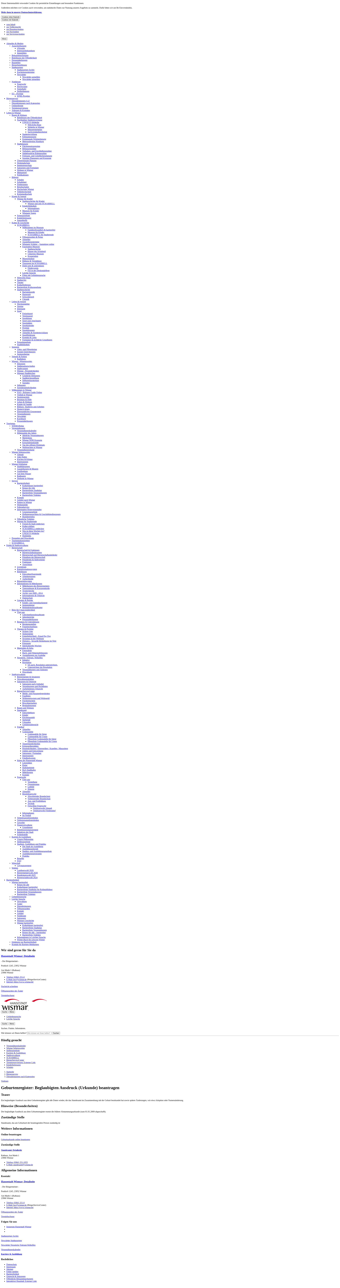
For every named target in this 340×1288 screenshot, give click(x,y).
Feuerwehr (21, 84)
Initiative (26, 660)
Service (15, 481)
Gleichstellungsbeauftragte (33, 615)
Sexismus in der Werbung (33, 638)
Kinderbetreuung (24, 218)
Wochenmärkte (23, 304)
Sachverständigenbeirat (37, 132)
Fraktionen (26, 562)
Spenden (26, 383)
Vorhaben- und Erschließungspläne (37, 151)
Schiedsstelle (22, 834)
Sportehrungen (28, 330)
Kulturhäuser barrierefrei (32, 485)
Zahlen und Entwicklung (32, 751)
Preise (24, 765)
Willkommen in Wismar (21, 390)
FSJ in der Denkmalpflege (39, 270)
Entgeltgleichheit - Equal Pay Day (36, 636)
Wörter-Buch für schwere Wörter (31, 940)
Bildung (15, 177)
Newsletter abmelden (31, 79)
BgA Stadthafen (29, 770)
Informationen (33, 208)
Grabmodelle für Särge (37, 734)
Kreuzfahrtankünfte (30, 442)
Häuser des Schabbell (37, 251)
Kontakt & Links (29, 337)
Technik (31, 803)
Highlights (26, 536)
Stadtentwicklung (29, 134)
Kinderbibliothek (29, 206)
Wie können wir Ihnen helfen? (13, 1033)
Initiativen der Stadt (25, 832)
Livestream (21, 567)
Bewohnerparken (29, 703)
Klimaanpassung (29, 137)
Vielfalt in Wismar (24, 395)
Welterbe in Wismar (36, 127)
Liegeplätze (27, 763)
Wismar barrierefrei (20, 882)
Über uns (21, 612)
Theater (20, 282)
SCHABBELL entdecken (33, 528)
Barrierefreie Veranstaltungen (34, 493)
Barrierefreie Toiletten (31, 495)
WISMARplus (18, 426)
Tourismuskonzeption (21, 540)
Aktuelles (26, 239)
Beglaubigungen (29, 705)
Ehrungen (21, 364)
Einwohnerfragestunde (31, 574)
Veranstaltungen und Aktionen (35, 669)
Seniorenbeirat (28, 605)
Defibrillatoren (23, 91)
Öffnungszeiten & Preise (32, 237)
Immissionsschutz (24, 165)
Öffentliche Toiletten (25, 519)
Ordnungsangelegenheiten (28, 820)
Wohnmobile (22, 505)
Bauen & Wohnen (19, 115)
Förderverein (33, 268)
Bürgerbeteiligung (19, 65)
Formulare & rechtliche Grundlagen (37, 340)
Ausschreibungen (19, 46)
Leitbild (31, 787)
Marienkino (27, 438)
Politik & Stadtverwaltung (17, 545)
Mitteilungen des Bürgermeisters (35, 586)
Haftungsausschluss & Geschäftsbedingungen (41, 514)
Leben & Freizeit (19, 301)
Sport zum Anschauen (31, 321)
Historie (31, 789)
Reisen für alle (23, 885)
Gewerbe (21, 822)
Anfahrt (20, 913)
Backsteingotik (28, 292)
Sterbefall (26, 720)
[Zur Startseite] (28, 1009)
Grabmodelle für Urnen (37, 736)
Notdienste (16, 82)
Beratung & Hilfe (24, 399)
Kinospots (26, 643)
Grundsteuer (27, 827)
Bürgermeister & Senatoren (28, 677)
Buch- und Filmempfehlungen (35, 653)
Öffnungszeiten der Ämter (12, 991)
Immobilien (22, 53)
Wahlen (15, 868)
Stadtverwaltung (18, 674)
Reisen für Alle (28, 488)
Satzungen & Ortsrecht (26, 681)
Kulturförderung (24, 285)
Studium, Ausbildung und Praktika (31, 844)
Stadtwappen (22, 368)
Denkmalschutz (23, 163)
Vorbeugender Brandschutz (39, 799)
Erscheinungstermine (26, 72)
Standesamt (22, 710)
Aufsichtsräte (27, 579)
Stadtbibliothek (23, 344)
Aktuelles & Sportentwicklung (35, 333)
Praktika (25, 856)
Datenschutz (27, 598)
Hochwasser (22, 86)
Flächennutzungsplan (31, 146)
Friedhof (20, 727)
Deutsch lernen (23, 409)
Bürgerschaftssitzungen (32, 552)
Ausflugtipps (22, 471)
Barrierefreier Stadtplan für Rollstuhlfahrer (34, 889)
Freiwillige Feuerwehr (37, 806)
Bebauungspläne (29, 149)
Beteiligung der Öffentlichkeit (24, 58)
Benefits (20, 858)
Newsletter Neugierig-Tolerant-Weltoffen (18, 1245)
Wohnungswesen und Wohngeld (36, 698)
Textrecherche (28, 591)
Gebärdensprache (19, 897)
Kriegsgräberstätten (30, 746)
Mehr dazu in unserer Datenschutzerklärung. (21, 12)
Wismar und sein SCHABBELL (41, 203)
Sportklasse (27, 318)
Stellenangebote (23, 842)
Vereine (20, 306)
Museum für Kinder (30, 211)
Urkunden (26, 722)
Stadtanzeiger (17, 67)
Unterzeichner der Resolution (40, 667)
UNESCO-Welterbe (30, 122)
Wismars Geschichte (25, 920)
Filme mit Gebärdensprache (33, 275)
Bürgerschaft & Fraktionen (28, 550)
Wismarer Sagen (29, 213)
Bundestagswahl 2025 (26, 875)
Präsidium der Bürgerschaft (33, 557)
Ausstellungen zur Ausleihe (33, 655)
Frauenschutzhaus (29, 626)
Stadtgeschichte (34, 249)
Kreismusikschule (24, 194)
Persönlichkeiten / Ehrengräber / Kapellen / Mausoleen (45, 748)
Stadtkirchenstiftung (30, 378)
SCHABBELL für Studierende (41, 235)
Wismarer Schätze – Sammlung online (38, 244)
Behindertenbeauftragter (32, 607)
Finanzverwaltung (24, 825)
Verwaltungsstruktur (25, 679)
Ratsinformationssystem (27, 569)
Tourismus (10, 423)
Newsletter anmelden (31, 77)
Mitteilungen (27, 772)
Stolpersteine (27, 634)
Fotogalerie (27, 650)
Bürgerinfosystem (24, 581)
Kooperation (33, 256)
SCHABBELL (23, 225)
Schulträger (22, 182)
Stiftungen (21, 385)
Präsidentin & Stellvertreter (33, 560)
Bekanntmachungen (20, 55)
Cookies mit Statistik (10, 20)
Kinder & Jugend (19, 196)
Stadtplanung (22, 144)
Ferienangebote (23, 215)
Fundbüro (26, 696)
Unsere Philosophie (25, 839)
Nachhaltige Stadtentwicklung (29, 120)
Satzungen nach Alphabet (33, 684)
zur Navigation (12, 32)
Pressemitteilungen (19, 60)
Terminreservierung (20, 108)
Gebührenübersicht (30, 724)
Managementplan (35, 129)
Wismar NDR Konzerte (32, 440)
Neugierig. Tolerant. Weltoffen (30, 658)
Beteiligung (22, 572)
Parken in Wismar (24, 502)
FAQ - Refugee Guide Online (29, 392)
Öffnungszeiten (23, 908)
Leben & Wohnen (24, 402)
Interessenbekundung (26, 51)
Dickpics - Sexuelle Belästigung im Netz (39, 641)
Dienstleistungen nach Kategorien (26, 103)
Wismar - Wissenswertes (22, 361)
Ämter (19, 904)
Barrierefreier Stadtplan (32, 490)
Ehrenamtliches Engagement (29, 411)
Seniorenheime (23, 354)
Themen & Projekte (25, 629)
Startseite (10, 1072)
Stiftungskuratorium (30, 380)
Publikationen (23, 175)
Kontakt (20, 497)
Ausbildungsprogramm (32, 854)
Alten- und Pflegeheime (27, 349)
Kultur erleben (28, 526)
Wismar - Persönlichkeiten (28, 371)
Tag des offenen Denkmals (33, 445)
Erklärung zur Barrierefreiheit (24, 942)
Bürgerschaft (17, 548)
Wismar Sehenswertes (21, 452)
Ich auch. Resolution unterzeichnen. (43, 665)
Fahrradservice (23, 507)
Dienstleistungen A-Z (21, 101)
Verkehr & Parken (19, 356)
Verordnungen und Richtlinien (35, 686)
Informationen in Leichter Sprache (31, 937)
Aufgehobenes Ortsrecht (32, 689)
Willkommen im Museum (33, 227)
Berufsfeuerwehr (29, 794)
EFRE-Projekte (23, 96)
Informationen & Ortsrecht (33, 595)
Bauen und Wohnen (25, 708)
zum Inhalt (10, 24)
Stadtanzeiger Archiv (26, 70)
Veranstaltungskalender (26, 431)
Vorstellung (32, 782)
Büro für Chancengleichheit (23, 610)
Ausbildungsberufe (30, 849)
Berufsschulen (23, 187)
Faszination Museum (31, 246)
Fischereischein (28, 701)
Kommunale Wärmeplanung (34, 139)
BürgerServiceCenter (26, 691)
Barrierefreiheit (23, 483)
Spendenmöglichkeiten (26, 387)
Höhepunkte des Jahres (26, 433)
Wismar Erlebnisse (19, 464)
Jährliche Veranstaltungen (33, 435)
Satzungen (21, 918)
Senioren (15, 347)
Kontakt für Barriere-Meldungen (25, 944)
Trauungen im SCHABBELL (34, 263)
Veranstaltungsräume (25, 450)
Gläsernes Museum (36, 254)
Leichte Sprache (29, 273)
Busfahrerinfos (28, 517)
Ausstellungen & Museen (27, 469)
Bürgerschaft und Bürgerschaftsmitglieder (39, 555)
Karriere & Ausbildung (21, 837)
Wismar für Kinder (25, 199)
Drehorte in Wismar (25, 478)
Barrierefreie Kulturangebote (29, 287)
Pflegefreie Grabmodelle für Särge (42, 739)
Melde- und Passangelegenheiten (36, 693)
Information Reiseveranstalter (29, 509)
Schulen (20, 180)
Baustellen (16, 62)
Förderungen (22, 184)
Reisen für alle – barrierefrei (34, 932)
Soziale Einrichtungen (26, 352)
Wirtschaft (16, 863)
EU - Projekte (17, 94)
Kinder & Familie (24, 404)
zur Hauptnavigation (15, 29)
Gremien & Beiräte (25, 600)
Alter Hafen (22, 457)
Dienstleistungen (24, 906)
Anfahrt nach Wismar (26, 500)
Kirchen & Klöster (25, 459)
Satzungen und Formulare (28, 168)
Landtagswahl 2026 (25, 870)
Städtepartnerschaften (26, 366)
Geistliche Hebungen (31, 376)
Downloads (27, 672)
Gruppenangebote (29, 512)
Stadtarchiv (21, 280)
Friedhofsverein (28, 758)
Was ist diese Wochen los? (33, 531)
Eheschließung (28, 713)
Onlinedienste (17, 105)
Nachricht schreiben (9, 986)
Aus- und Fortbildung (37, 801)
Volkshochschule (24, 192)
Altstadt (20, 454)
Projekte (25, 328)
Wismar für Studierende (27, 521)
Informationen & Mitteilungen (29, 583)
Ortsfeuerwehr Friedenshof (44, 810)
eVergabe (21, 48)
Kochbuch (21, 419)
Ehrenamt (21, 309)
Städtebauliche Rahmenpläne (34, 153)
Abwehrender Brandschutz (39, 796)
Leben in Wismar (13, 113)
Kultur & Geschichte (20, 223)
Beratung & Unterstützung (28, 622)
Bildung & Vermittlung (32, 261)
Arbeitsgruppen (28, 576)
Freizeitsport (27, 313)
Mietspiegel (22, 172)
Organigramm (33, 784)
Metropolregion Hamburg (33, 141)
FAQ (19, 861)
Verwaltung (22, 901)
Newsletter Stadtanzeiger (11, 1240)
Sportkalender (28, 325)
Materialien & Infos (25, 648)
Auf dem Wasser (24, 474)
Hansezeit (26, 294)
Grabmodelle (27, 732)
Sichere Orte (27, 631)
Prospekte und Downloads (23, 538)
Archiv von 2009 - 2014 (32, 593)
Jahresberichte (28, 617)
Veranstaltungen (23, 414)
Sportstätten (27, 323)
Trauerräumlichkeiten (31, 744)
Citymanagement (24, 865)
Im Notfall (26, 815)
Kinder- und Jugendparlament (34, 603)
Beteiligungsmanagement (27, 830)
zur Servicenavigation (15, 34)
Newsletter (21, 74)
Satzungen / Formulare (31, 753)
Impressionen (22, 462)
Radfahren (21, 359)
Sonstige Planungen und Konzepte (36, 158)
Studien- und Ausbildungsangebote (37, 851)
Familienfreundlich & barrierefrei (41, 230)
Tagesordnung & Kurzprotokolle (36, 588)
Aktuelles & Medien (14, 43)
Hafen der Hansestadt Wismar (29, 760)
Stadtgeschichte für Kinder (33, 201)
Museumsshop (28, 258)
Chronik (25, 299)
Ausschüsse (27, 564)
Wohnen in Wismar (25, 170)
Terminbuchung (7, 995)
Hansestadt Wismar (18, 956)
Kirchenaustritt (28, 717)
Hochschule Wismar (25, 189)
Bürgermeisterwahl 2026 (27, 873)
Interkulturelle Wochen (31, 646)
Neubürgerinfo (23, 397)
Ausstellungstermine (30, 242)
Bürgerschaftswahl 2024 (27, 877)
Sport (19, 311)
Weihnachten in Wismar (32, 447)
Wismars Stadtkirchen (26, 373)
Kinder (25, 715)
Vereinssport (27, 316)
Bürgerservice (12, 98)
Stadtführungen (23, 466)
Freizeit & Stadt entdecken (33, 524)
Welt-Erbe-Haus (34, 125)
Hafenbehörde (28, 767)
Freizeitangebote (24, 342)
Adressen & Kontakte (21, 110)
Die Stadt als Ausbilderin (32, 846)
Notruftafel (21, 89)
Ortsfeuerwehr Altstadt (42, 808)
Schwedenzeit (28, 297)
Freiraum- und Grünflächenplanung (37, 156)
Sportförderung (28, 335)
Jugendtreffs (22, 220)
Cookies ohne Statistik (11, 17)
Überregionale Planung (26, 160)
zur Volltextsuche (13, 27)
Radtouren (21, 476)
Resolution (26, 662)
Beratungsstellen (29, 624)
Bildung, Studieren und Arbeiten (30, 407)
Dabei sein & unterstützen (33, 266)
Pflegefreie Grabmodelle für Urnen (42, 741)
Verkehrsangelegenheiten (27, 818)
